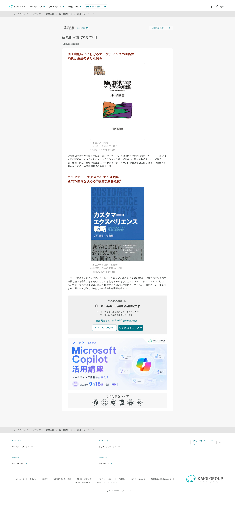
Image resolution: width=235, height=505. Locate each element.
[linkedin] (122, 403)
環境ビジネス (104, 463)
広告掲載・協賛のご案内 (86, 479)
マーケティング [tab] (36, 6)
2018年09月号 (65, 14)
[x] (104, 403)
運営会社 (34, 479)
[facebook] (96, 403)
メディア (37, 14)
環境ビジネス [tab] (73, 6)
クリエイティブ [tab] (55, 6)
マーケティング (21, 14)
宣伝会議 (50, 14)
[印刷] (131, 403)
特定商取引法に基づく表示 (63, 479)
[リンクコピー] (139, 403)
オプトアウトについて (139, 479)
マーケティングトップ (20, 446)
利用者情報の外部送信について (162, 479)
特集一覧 (81, 14)
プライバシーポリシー (107, 479)
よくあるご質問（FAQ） (84, 482)
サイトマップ (112, 482)
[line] (113, 403)
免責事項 (46, 479)
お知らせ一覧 (21, 479)
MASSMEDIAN (17, 463)
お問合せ (101, 482)
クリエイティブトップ (107, 446)
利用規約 (123, 479)
